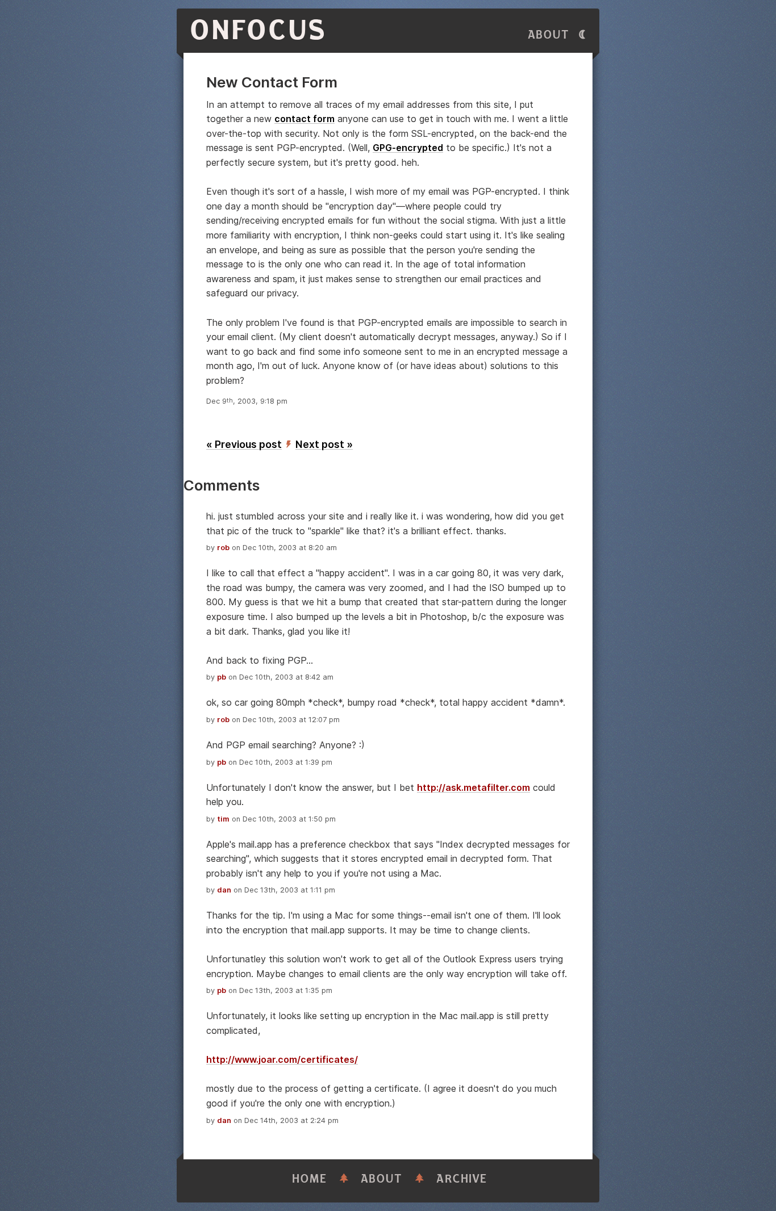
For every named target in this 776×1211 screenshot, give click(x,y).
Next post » (324, 444)
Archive (461, 1179)
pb (221, 677)
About (549, 35)
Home (309, 1179)
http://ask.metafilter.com (473, 787)
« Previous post (244, 444)
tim (223, 819)
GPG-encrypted (408, 147)
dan (224, 890)
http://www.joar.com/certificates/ (282, 1059)
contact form (304, 118)
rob (223, 547)
